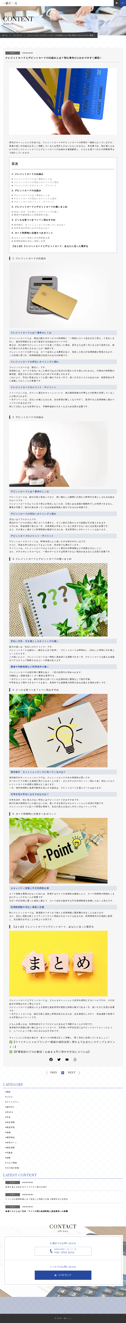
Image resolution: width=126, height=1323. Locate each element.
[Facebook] (51, 1060)
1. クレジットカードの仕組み (28, 174)
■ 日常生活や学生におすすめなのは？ (31, 228)
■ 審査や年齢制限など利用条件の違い (31, 215)
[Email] (67, 1060)
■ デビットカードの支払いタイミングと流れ (34, 198)
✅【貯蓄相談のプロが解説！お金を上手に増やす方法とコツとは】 (50, 1051)
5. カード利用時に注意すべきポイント (32, 233)
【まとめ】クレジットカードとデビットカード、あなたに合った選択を (50, 246)
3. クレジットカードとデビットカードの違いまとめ (40, 207)
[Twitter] (59, 1060)
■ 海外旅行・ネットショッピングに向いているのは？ (39, 225)
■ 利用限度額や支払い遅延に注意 (28, 241)
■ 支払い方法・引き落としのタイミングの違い (35, 212)
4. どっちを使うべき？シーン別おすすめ (34, 220)
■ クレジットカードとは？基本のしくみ (32, 179)
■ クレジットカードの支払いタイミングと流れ (35, 182)
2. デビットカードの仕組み (26, 190)
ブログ (12, 53)
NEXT (72, 1073)
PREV (53, 1073)
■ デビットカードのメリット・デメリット (33, 202)
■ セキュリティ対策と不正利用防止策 (31, 238)
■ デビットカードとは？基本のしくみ (31, 195)
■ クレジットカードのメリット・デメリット (34, 185)
